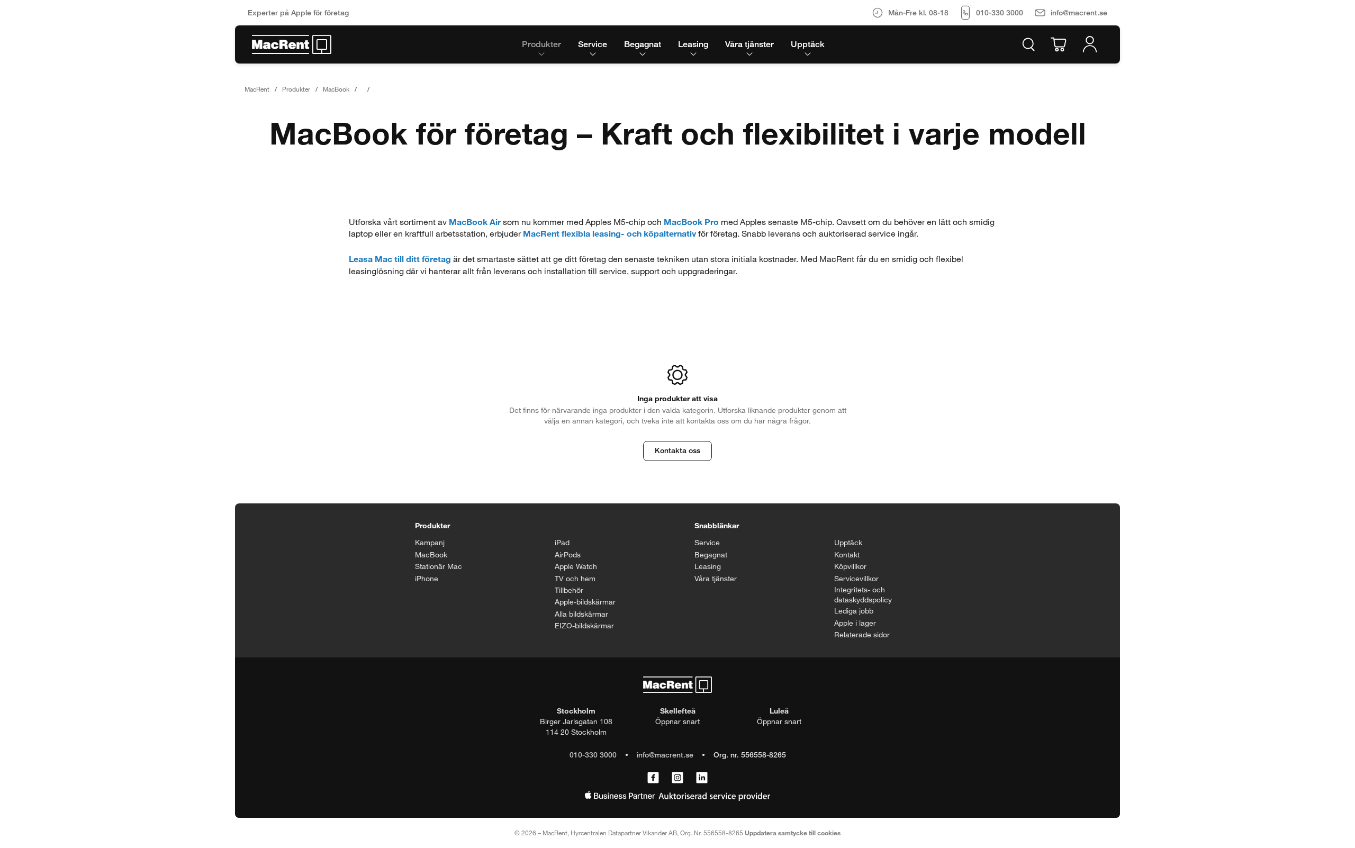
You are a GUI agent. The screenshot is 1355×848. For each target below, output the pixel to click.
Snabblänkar (716, 525)
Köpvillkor (850, 566)
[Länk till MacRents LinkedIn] (702, 778)
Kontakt (847, 554)
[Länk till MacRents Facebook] (653, 778)
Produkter (296, 89)
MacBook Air (475, 221)
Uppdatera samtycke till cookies (793, 832)
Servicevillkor (856, 578)
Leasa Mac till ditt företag (400, 259)
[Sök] (1028, 44)
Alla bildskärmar (581, 613)
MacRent (257, 89)
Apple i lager (855, 622)
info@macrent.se (665, 754)
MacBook (336, 89)
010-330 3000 (593, 754)
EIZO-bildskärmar (584, 625)
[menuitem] (541, 44)
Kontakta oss (677, 450)
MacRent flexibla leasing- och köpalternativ (609, 233)
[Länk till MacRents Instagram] (677, 778)
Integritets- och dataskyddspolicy (863, 595)
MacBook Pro (691, 221)
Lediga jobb (853, 610)
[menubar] (673, 44)
